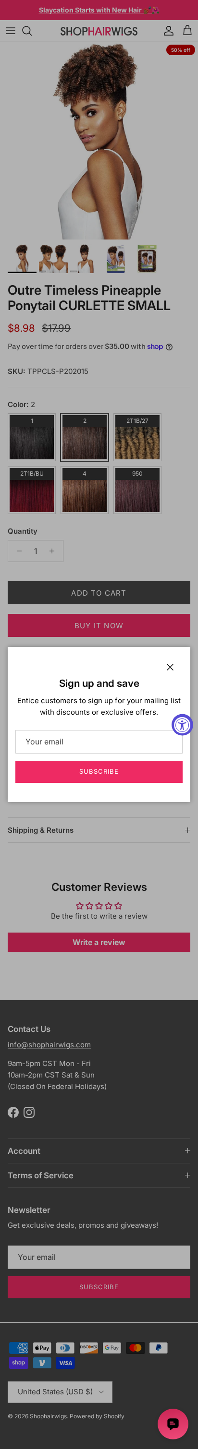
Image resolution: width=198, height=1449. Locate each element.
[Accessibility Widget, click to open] (182, 724)
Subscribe (99, 771)
